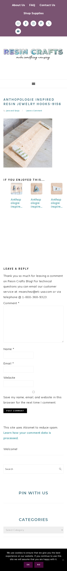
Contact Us (47, 5)
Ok (28, 565)
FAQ (32, 5)
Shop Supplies (34, 13)
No (38, 565)
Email (8, 363)
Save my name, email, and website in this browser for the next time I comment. (32, 399)
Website (9, 377)
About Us (18, 5)
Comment (11, 303)
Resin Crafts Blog (33, 61)
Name (8, 349)
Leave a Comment (34, 110)
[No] (63, 560)
